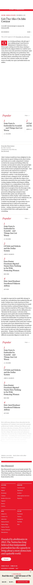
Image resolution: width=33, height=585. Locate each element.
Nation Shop (4, 524)
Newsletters (4, 532)
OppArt (3, 501)
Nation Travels (5, 527)
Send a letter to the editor (19, 455)
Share (28, 32)
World (3, 490)
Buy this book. (5, 151)
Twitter (19, 516)
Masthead (20, 490)
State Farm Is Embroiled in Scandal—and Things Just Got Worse (13, 126)
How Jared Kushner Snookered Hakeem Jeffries (12, 283)
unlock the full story (23, 581)
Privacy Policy (5, 566)
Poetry (3, 503)
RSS (18, 524)
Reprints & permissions (7, 457)
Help (17, 568)
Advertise (4, 519)
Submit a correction (6, 455)
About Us (3, 514)
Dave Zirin (6, 274)
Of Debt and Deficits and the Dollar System (12, 248)
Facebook (20, 514)
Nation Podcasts (5, 529)
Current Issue (21, 488)
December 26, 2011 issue (23, 37)
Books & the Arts (11, 15)
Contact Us (4, 516)
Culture (3, 15)
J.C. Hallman (7, 134)
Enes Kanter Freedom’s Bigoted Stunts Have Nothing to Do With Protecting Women (12, 266)
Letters (3, 506)
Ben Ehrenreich (5, 32)
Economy (3, 493)
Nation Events (5, 522)
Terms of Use (13, 566)
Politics (3, 488)
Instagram (20, 519)
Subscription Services (23, 495)
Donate (6, 559)
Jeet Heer (6, 289)
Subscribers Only (17, 574)
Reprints (19, 498)
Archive (19, 493)
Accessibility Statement (7, 568)
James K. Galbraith (9, 254)
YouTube (19, 522)
